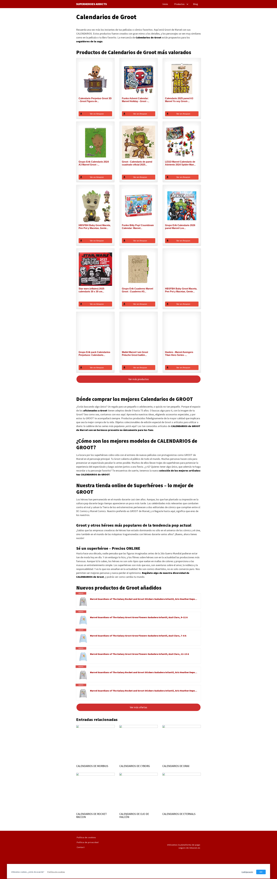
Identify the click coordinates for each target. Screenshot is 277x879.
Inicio (165, 4)
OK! (261, 872)
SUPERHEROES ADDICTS (91, 4)
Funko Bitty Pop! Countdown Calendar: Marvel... (138, 226)
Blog (195, 4)
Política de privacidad (88, 842)
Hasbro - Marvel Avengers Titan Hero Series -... (179, 353)
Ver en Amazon (97, 114)
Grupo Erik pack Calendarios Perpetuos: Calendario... (94, 353)
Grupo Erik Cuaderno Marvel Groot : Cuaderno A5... (137, 290)
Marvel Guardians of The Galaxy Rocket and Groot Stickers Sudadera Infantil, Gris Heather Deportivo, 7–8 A (144, 599)
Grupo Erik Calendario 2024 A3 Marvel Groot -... (94, 163)
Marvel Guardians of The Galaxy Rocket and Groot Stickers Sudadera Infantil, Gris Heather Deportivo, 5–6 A (144, 672)
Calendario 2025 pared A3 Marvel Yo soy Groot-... (179, 99)
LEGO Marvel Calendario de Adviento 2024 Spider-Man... (180, 163)
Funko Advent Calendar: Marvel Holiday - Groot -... (135, 99)
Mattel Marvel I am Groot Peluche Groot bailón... (135, 353)
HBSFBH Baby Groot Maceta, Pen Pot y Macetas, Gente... (95, 226)
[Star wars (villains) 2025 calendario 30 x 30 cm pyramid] (95, 269)
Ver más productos (138, 379)
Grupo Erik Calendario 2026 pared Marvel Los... (180, 226)
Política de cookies (86, 837)
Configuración (247, 872)
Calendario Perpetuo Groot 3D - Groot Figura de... (95, 99)
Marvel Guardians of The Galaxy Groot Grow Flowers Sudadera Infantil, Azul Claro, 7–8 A (138, 635)
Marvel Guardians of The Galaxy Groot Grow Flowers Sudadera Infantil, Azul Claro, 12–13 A (139, 654)
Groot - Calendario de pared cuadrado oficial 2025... (137, 163)
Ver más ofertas (138, 707)
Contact (81, 847)
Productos (179, 4)
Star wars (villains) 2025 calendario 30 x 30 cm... (91, 290)
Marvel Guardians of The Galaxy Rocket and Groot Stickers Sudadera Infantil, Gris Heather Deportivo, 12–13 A (144, 690)
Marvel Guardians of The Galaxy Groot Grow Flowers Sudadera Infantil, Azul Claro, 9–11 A (139, 617)
